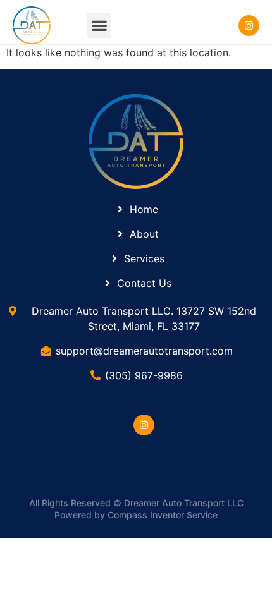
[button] (99, 25)
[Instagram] (143, 425)
